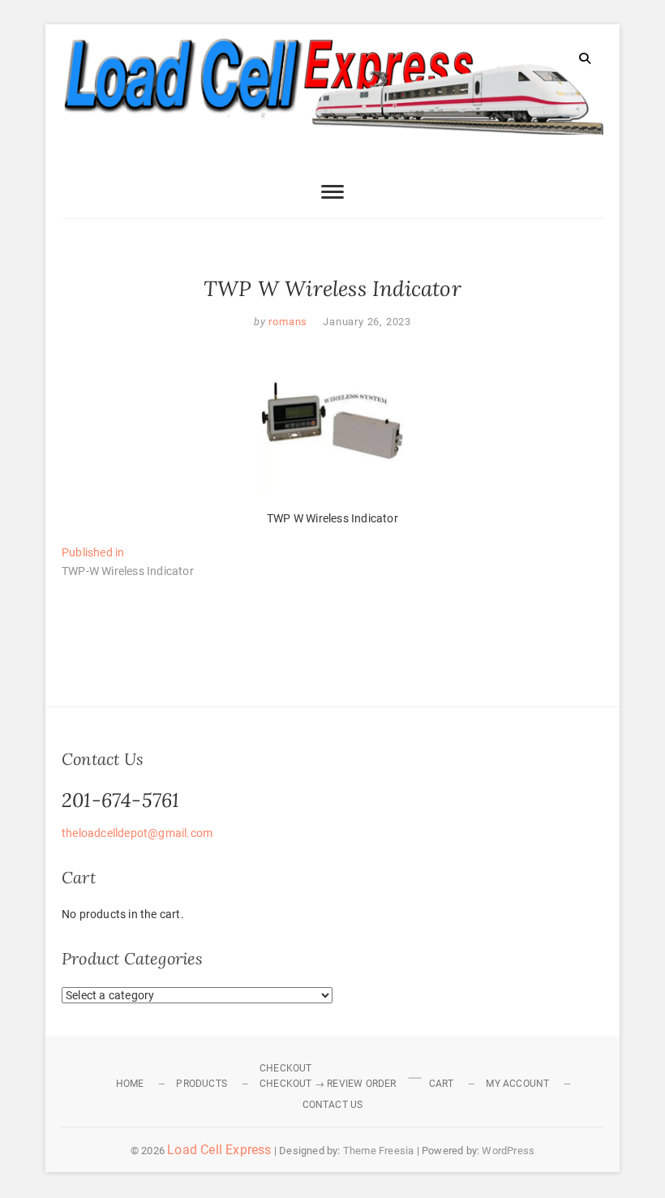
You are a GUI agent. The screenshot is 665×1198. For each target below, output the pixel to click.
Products (201, 1083)
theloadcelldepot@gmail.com (137, 833)
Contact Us (332, 1104)
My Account (517, 1083)
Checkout (286, 1068)
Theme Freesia (378, 1150)
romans (287, 322)
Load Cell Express (219, 1149)
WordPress (508, 1150)
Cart (441, 1083)
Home (130, 1083)
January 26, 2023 (367, 322)
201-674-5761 (120, 800)
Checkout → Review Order (328, 1083)
